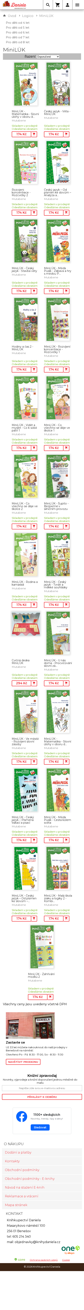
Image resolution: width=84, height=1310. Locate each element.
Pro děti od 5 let (17, 27)
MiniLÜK (46, 16)
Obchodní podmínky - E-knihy (30, 1179)
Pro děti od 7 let (17, 37)
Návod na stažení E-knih (25, 1187)
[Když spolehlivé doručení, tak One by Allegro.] (70, 1254)
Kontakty (12, 1161)
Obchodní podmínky (22, 1170)
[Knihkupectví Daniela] (14, 5)
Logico (27, 16)
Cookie (66, 1259)
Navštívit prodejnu (23, 1061)
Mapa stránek (16, 1205)
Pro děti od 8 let (17, 42)
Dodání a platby (18, 1152)
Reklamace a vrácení (21, 1196)
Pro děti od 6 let (17, 32)
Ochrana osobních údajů (44, 1259)
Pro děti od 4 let (17, 23)
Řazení (30, 56)
